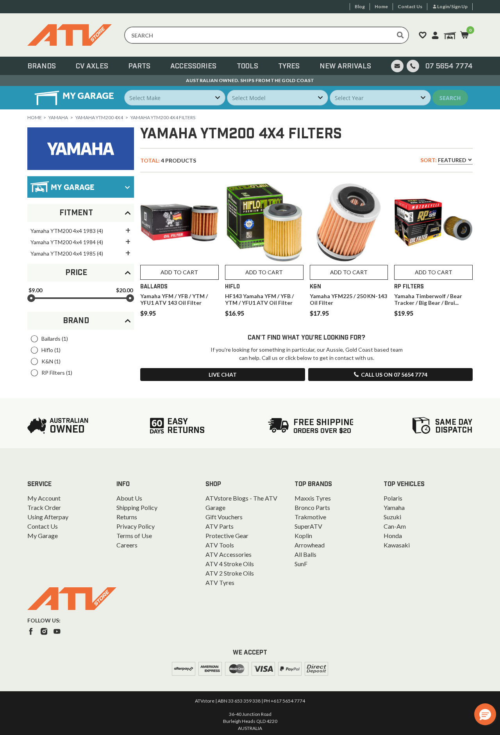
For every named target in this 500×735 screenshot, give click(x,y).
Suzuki (392, 516)
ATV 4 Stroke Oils (229, 563)
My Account (44, 498)
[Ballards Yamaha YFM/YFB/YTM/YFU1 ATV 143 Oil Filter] (179, 222)
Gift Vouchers (224, 516)
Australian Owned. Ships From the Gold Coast (250, 80)
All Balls (305, 554)
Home (34, 117)
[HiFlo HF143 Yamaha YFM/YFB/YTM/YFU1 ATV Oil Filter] (264, 222)
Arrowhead (310, 545)
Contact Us (42, 526)
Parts (139, 66)
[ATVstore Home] (71, 598)
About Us (129, 498)
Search (450, 98)
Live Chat (223, 374)
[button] (485, 714)
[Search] (400, 35)
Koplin (303, 535)
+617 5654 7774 (288, 701)
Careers (127, 545)
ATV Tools (219, 545)
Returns (126, 516)
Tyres (289, 66)
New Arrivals (345, 66)
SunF (301, 563)
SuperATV (308, 526)
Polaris (393, 498)
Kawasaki (397, 545)
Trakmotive (310, 516)
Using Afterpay (47, 516)
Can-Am (395, 526)
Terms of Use (134, 535)
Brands (41, 66)
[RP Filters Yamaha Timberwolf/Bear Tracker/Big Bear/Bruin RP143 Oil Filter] (433, 222)
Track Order (44, 507)
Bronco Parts (312, 507)
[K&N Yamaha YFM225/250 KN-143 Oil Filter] (349, 222)
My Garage (42, 535)
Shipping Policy (136, 507)
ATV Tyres (219, 582)
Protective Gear (226, 535)
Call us (394, 374)
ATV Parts (219, 526)
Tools (247, 66)
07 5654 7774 (449, 66)
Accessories (193, 66)
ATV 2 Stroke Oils (229, 573)
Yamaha (58, 117)
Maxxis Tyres (313, 498)
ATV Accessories (228, 554)
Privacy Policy (135, 526)
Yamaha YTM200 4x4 (99, 117)
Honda (393, 535)
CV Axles (92, 66)
